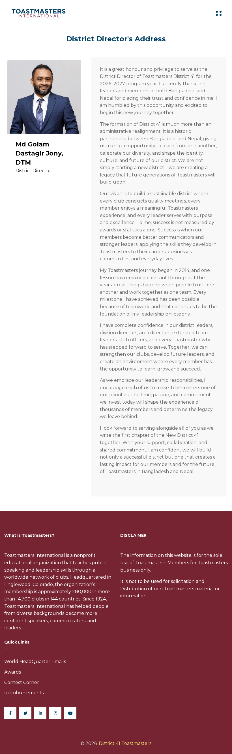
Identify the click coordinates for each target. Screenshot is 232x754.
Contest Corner (21, 682)
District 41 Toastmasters (125, 743)
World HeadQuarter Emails (35, 661)
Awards (12, 672)
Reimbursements (24, 692)
